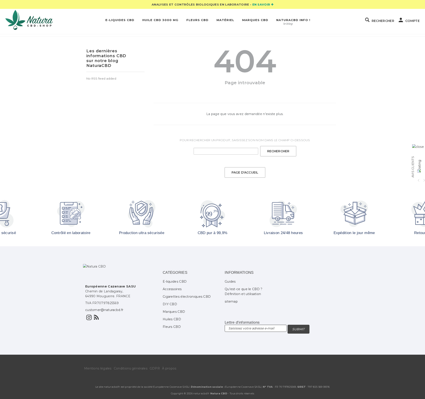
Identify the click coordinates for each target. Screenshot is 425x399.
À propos (169, 368)
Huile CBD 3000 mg (160, 20)
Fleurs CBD (197, 20)
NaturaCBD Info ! (293, 20)
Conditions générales (130, 368)
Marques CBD (255, 20)
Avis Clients (413, 167)
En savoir (261, 4)
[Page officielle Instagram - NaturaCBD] (89, 319)
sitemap (231, 301)
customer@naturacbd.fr (104, 310)
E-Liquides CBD (119, 20)
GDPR (155, 368)
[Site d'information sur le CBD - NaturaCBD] (96, 319)
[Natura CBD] (29, 20)
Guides (230, 282)
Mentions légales (98, 368)
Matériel (225, 20)
